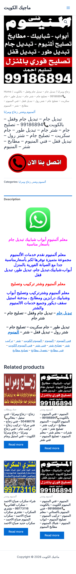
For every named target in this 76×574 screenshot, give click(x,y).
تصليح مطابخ (20, 350)
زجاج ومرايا (64, 91)
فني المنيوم (64, 340)
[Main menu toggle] (68, 7)
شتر (18, 340)
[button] (65, 21)
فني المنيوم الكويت (20, 345)
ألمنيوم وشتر (27, 112)
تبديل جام (64, 313)
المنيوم (13, 332)
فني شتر (40, 345)
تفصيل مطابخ (39, 350)
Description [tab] (12, 199)
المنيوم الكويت (33, 340)
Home (7, 91)
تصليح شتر (55, 345)
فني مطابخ (57, 350)
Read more (16, 444)
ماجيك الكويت (17, 7)
